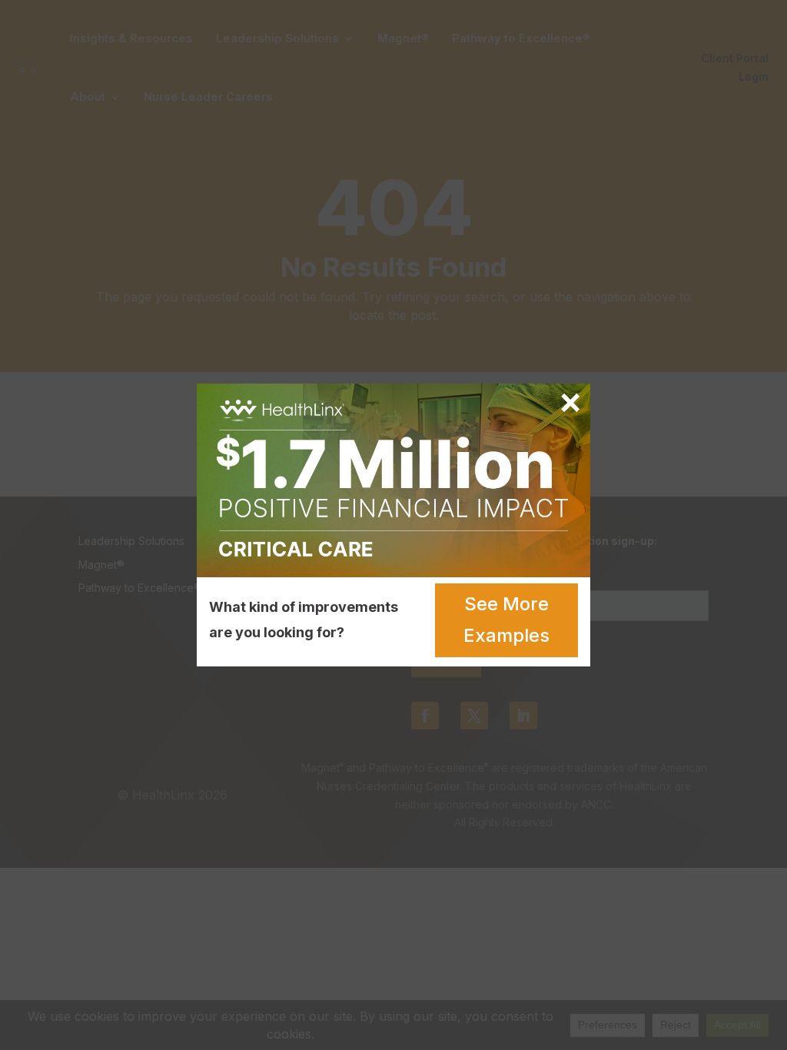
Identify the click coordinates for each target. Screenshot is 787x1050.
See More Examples (506, 619)
